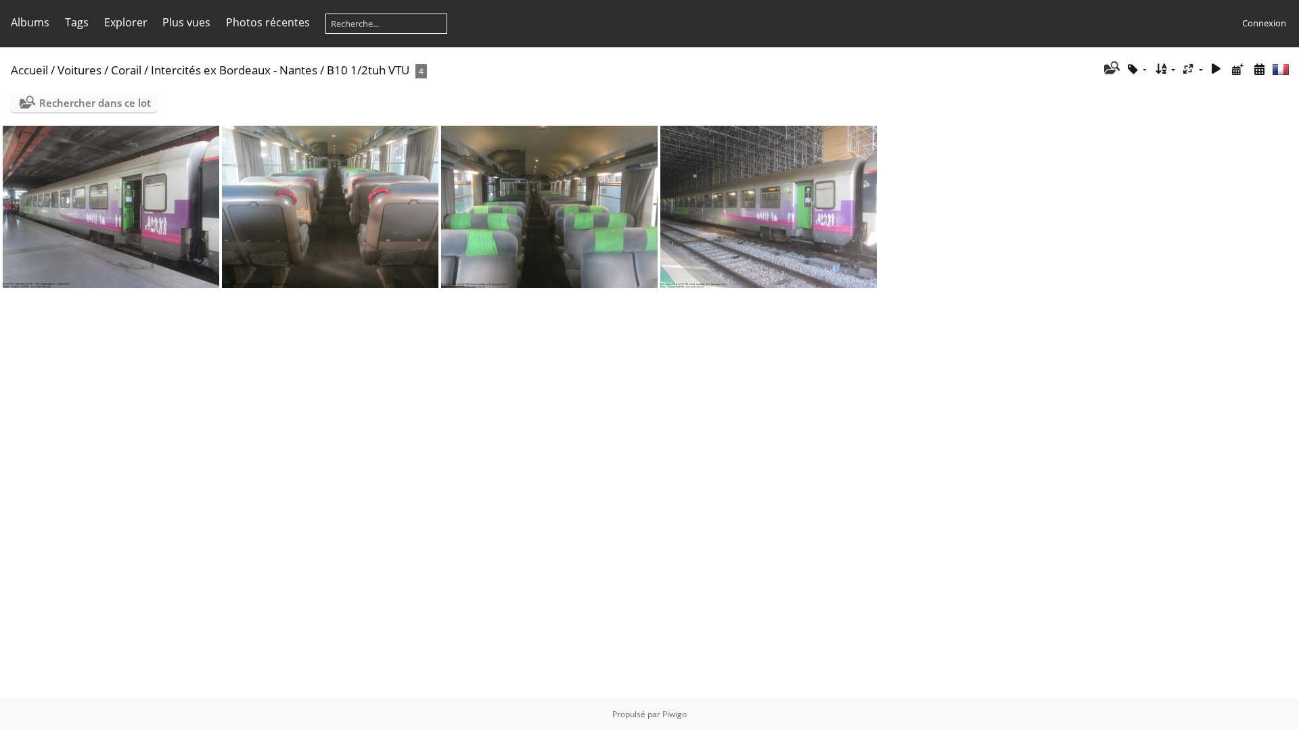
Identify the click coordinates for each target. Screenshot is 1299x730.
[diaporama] (1216, 69)
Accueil (29, 70)
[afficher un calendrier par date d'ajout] (1237, 69)
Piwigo (674, 714)
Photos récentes (268, 22)
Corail (126, 70)
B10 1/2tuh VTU (368, 70)
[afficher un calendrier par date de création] (1259, 69)
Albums (30, 22)
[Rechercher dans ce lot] (1110, 69)
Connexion (1264, 23)
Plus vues (186, 22)
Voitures (79, 70)
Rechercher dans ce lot (95, 103)
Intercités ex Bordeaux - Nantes (234, 70)
